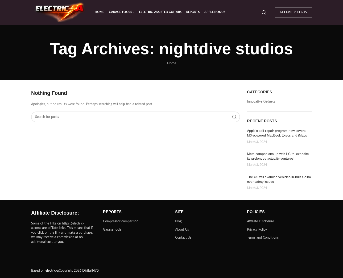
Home (171, 63)
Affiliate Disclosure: (261, 221)
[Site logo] (60, 12)
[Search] (264, 12)
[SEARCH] (234, 117)
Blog (178, 221)
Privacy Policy (257, 229)
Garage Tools (112, 229)
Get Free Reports (293, 12)
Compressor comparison (120, 221)
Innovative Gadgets (261, 101)
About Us (182, 229)
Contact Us (183, 237)
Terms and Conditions (263, 237)
